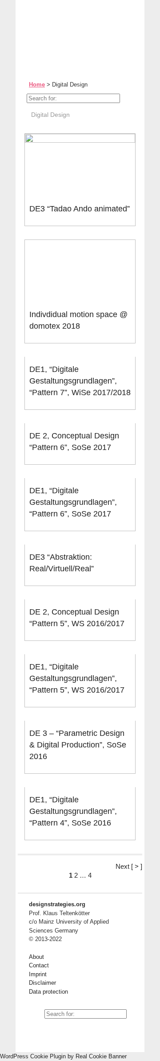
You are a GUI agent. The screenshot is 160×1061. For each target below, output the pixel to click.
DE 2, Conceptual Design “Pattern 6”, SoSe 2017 (74, 441)
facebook (55, 1029)
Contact (39, 965)
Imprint (38, 974)
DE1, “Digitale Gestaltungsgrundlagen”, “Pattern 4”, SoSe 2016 (73, 811)
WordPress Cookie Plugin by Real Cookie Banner (63, 1056)
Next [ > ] (129, 866)
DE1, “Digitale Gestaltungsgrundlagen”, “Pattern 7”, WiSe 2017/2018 (80, 381)
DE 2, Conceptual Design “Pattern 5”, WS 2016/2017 (76, 617)
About (36, 957)
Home (37, 84)
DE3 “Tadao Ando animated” (79, 208)
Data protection (48, 991)
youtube (35, 1029)
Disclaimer (42, 982)
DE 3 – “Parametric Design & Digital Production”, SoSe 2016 (77, 745)
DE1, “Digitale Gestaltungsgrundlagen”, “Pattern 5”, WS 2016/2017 (76, 678)
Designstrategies (72, 26)
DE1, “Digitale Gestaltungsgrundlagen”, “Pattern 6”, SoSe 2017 (73, 502)
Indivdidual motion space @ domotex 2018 (78, 320)
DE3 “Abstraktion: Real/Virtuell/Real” (61, 563)
